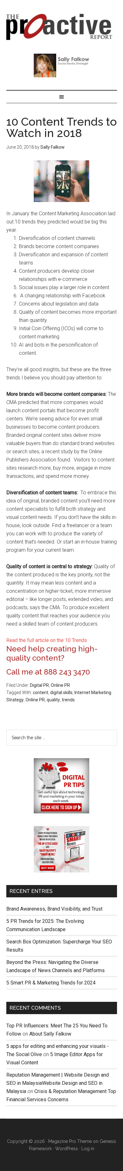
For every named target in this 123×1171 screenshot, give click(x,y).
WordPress (66, 1148)
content (40, 692)
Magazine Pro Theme (70, 1141)
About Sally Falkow (50, 1034)
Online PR (60, 685)
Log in (87, 1148)
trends (68, 699)
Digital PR (39, 685)
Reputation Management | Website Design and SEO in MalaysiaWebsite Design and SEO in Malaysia (57, 1083)
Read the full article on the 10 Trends (46, 640)
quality (53, 699)
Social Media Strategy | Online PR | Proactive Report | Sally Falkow (61, 27)
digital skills (61, 692)
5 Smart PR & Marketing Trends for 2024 (51, 983)
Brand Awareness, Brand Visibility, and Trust (54, 909)
